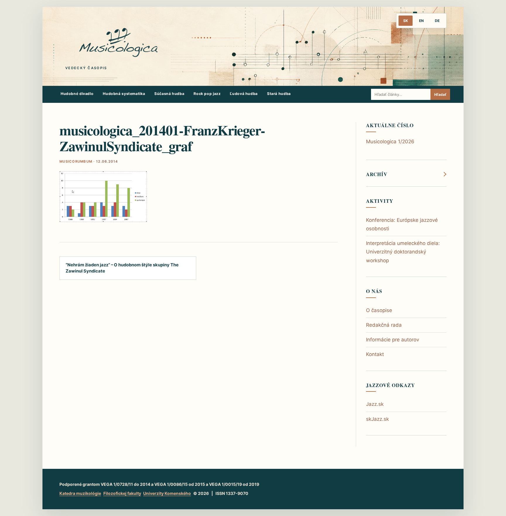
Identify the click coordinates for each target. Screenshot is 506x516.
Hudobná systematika (124, 93)
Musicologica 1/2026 (390, 141)
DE (437, 20)
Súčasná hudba (169, 93)
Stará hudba (279, 93)
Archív (376, 174)
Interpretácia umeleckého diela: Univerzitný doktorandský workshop (403, 251)
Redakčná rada (384, 325)
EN (421, 20)
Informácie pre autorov (392, 340)
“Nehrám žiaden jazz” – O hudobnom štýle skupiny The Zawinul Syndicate (122, 268)
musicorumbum (75, 161)
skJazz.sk (377, 419)
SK (405, 20)
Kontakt (375, 354)
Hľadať (440, 94)
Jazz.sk (375, 404)
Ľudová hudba (244, 93)
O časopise (379, 310)
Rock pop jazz (207, 93)
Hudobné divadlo (77, 93)
